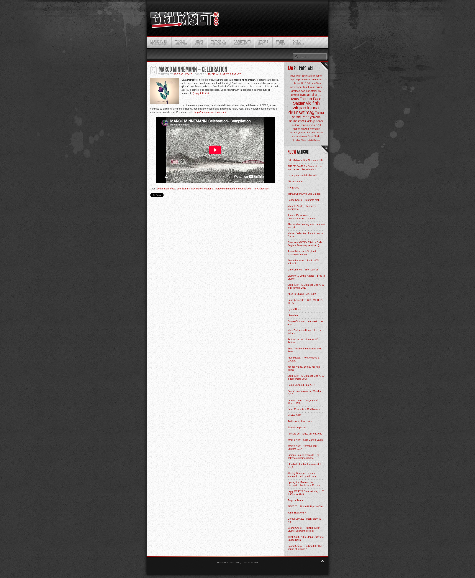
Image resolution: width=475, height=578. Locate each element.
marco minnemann (225, 188)
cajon (312, 124)
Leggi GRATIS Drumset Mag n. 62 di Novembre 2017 (306, 377)
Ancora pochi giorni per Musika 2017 (304, 392)
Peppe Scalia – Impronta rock (304, 200)
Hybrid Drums (295, 309)
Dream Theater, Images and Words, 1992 (302, 401)
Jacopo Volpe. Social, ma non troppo (304, 368)
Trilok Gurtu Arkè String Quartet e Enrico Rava (306, 538)
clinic (308, 132)
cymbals (305, 94)
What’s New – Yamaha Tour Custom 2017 (302, 447)
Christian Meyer (299, 140)
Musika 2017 (294, 415)
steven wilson (243, 188)
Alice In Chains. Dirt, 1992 (302, 294)
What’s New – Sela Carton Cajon (305, 439)
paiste (296, 117)
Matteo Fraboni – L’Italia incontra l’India (305, 235)
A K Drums (293, 187)
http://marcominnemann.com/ (210, 112)
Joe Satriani (183, 188)
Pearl (305, 117)
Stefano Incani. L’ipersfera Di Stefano (303, 341)
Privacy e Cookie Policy (229, 562)
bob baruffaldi (309, 90)
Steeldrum (293, 315)
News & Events (231, 74)
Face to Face (310, 99)
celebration (163, 188)
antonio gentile (297, 132)
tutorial (313, 107)
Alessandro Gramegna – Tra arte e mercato (306, 226)
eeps (172, 188)
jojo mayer (296, 79)
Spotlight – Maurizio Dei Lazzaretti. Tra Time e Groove (304, 484)
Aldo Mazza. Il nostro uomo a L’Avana (303, 359)
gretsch (295, 90)
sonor (319, 121)
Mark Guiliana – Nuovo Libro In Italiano (304, 332)
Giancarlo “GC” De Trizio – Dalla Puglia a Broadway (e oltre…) (305, 244)
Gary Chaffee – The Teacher (303, 269)
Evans (311, 87)
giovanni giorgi (299, 136)
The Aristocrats (260, 188)
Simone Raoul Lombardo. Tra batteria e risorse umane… (303, 456)
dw (319, 90)
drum (319, 86)
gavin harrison (308, 76)
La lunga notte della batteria (302, 175)
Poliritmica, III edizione (300, 421)
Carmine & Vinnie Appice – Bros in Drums (306, 277)
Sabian (299, 103)
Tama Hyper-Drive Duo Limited (304, 193)
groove (295, 94)
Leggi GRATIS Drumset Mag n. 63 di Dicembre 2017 (306, 286)
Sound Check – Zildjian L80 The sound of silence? (305, 547)
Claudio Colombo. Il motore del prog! (304, 465)
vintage (311, 121)
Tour (305, 87)
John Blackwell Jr (297, 512)
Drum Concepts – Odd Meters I (304, 409)
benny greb (314, 129)
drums (316, 95)
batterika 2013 (299, 83)
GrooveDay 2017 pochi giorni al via (304, 520)
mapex (296, 128)
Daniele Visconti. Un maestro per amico (305, 323)
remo (295, 99)
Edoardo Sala (314, 83)
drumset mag (301, 112)
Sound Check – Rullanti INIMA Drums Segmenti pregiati (304, 529)
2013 (318, 125)
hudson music (299, 124)
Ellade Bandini (313, 140)
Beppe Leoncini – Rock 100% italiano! (303, 262)
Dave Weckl (295, 76)
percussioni (296, 87)
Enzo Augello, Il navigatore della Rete (305, 350)
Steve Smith (314, 136)
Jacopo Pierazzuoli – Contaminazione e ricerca (301, 216)
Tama (319, 112)
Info (256, 562)
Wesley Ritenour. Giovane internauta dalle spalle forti (302, 475)
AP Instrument (295, 181)
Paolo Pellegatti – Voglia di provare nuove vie (302, 253)
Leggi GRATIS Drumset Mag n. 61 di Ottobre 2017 (306, 493)
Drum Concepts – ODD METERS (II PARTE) (305, 301)
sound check (297, 121)
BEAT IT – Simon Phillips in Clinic (306, 506)
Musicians (214, 74)
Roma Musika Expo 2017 (301, 385)
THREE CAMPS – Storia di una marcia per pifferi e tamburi (305, 168)
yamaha (315, 117)
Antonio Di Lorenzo (312, 79)
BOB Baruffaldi (183, 74)
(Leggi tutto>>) (201, 93)
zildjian (299, 107)
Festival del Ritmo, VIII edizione (305, 433)
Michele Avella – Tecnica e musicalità (302, 207)
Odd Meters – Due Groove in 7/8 (305, 160)
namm (319, 76)
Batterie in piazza (297, 427)
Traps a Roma (295, 500)
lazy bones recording (202, 188)
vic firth (313, 103)
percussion (317, 132)
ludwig (304, 128)
